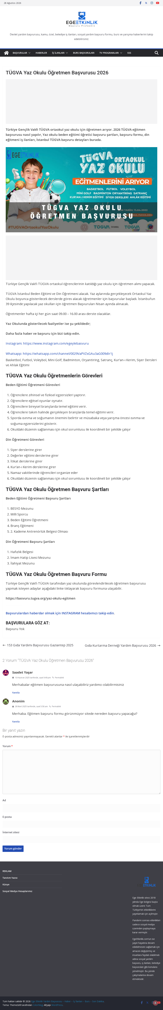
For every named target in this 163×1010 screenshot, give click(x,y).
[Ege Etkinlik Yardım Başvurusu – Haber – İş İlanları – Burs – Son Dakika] (6, 53)
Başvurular (20, 52)
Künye (6, 884)
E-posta (7, 817)
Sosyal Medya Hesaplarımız (17, 891)
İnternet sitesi (11, 832)
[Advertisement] (81, 101)
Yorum (8, 746)
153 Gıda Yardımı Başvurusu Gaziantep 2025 (40, 645)
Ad (4, 800)
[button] (29, 53)
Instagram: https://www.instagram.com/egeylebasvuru (47, 343)
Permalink (59, 677)
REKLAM (7, 871)
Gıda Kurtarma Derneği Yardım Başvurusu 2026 (120, 645)
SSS (129, 52)
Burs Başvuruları (83, 52)
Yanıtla (16, 692)
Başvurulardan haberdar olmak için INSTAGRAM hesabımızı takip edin (60, 613)
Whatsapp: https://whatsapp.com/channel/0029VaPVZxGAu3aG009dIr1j (59, 353)
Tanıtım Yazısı (10, 877)
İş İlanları (58, 52)
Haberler (41, 52)
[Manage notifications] (155, 1003)
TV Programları (109, 52)
